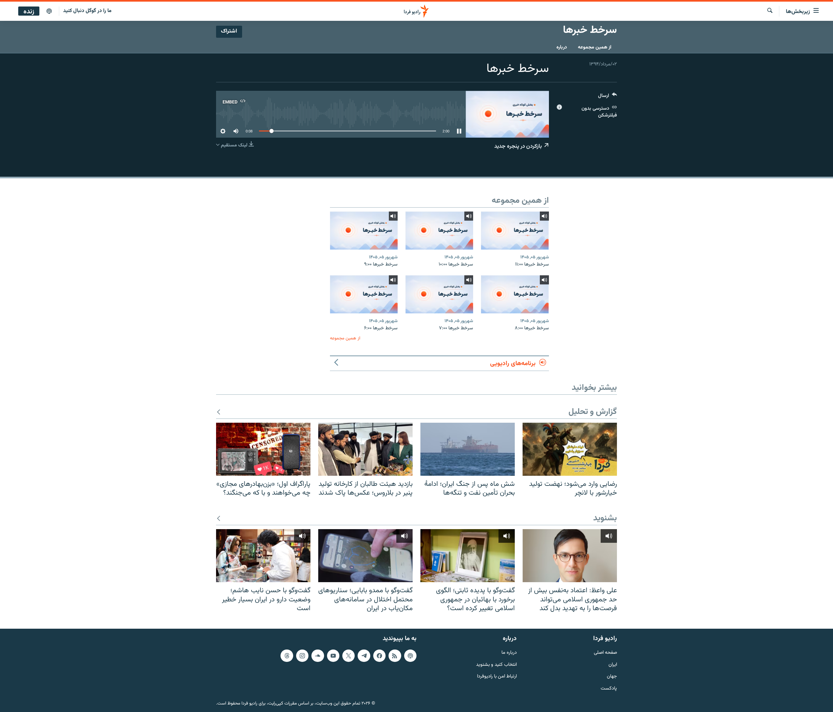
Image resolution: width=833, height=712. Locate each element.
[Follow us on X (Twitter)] (348, 656)
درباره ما (509, 653)
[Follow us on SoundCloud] (317, 656)
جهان (612, 676)
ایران (612, 664)
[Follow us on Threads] (286, 656)
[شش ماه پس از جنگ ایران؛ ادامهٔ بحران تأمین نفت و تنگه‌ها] (467, 449)
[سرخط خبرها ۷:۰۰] (439, 294)
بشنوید (605, 518)
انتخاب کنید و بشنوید (496, 664)
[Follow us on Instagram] (302, 656)
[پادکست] (49, 11)
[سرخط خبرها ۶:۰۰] (364, 294)
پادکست (609, 688)
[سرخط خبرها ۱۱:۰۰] (515, 231)
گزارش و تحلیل (592, 412)
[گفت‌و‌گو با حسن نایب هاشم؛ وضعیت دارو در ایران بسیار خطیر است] (263, 555)
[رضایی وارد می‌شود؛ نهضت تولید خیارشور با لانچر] (570, 449)
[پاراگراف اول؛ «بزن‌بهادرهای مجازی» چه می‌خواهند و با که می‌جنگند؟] (263, 449)
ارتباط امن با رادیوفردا (497, 676)
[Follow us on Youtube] (333, 656)
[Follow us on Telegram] (364, 656)
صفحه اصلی (605, 653)
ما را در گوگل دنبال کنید (87, 11)
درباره (561, 47)
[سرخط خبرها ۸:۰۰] (515, 294)
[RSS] (395, 656)
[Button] (607, 97)
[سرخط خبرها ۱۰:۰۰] (439, 231)
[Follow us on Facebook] (379, 656)
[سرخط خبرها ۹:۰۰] (364, 231)
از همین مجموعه (594, 47)
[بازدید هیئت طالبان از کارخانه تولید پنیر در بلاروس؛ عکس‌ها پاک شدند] (365, 449)
